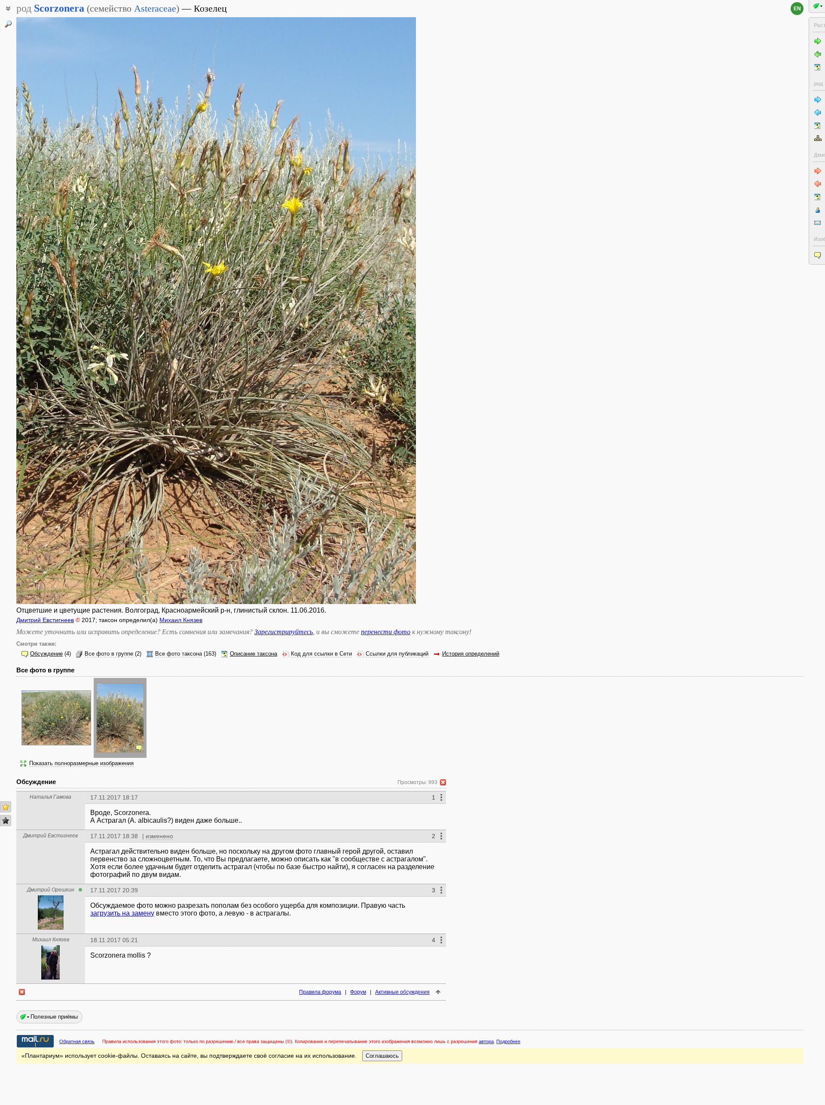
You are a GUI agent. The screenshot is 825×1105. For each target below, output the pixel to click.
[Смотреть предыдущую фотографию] (58, 310)
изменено (159, 836)
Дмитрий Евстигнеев (45, 620)
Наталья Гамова (50, 797)
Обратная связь (77, 1041)
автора (486, 1041)
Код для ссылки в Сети (321, 654)
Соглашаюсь (382, 1056)
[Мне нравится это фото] (5, 806)
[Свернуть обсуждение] (443, 782)
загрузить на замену (122, 913)
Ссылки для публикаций (397, 654)
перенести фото (385, 631)
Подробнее (508, 1041)
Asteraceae (155, 8)
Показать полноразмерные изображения (81, 763)
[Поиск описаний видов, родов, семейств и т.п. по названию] (8, 24)
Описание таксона (253, 654)
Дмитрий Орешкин (50, 890)
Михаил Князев (180, 620)
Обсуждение (46, 654)
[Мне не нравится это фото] (5, 820)
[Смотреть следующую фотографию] (374, 310)
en (797, 9)
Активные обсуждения (402, 992)
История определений (470, 654)
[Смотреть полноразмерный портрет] (51, 927)
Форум (358, 992)
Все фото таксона (178, 654)
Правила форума (320, 992)
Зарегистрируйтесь (283, 631)
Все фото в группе (109, 654)
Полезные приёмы (54, 1016)
